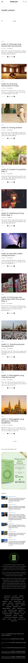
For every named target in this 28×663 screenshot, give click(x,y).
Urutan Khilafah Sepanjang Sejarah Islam (15, 647)
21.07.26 (10, 510)
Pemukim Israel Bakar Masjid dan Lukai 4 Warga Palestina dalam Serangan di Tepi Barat (16, 500)
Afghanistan (8, 596)
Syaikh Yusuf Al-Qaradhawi (11, 617)
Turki (15, 619)
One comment (10, 379)
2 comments (9, 217)
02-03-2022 (3, 173)
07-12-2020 (3, 379)
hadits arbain (17, 601)
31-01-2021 (3, 348)
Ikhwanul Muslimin (20, 603)
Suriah (20, 615)
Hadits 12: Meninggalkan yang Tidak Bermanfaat (12, 376)
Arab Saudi (6, 597)
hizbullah (11, 603)
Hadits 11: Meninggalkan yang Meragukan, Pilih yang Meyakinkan (12, 421)
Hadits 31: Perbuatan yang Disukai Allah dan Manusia (11, 45)
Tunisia (9, 619)
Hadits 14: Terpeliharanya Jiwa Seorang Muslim (12, 345)
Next (15, 441)
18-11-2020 (3, 425)
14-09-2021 (3, 257)
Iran (13, 605)
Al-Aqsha (15, 596)
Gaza (11, 601)
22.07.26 (10, 529)
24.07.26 (10, 537)
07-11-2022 (3, 88)
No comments (10, 48)
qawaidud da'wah (8, 613)
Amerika (21, 596)
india (4, 605)
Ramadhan (16, 613)
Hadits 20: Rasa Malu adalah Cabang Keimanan (12, 254)
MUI (5, 610)
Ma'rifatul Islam (17, 606)
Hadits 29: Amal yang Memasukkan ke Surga (9, 85)
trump (4, 619)
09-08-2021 (3, 303)
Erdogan (5, 601)
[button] (26, 1)
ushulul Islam (22, 619)
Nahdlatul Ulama (13, 610)
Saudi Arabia (8, 615)
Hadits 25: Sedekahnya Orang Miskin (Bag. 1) (12, 214)
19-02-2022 (3, 217)
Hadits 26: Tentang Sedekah (11, 127)
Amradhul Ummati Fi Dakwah (17, 639)
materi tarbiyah (6, 608)
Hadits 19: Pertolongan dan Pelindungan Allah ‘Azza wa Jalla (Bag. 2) (13, 299)
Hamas (4, 603)
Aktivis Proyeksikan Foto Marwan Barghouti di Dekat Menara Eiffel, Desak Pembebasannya (16, 508)
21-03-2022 (3, 130)
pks (24, 612)
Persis (20, 612)
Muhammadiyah (21, 608)
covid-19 (7, 599)
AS (23, 597)
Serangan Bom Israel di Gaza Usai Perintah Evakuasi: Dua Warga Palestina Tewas (17, 534)
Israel (17, 605)
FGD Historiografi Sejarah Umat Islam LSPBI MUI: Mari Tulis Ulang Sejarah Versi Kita (16, 526)
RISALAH (14, 2)
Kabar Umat (10, 523)
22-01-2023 (3, 48)
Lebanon (9, 606)
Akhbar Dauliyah (12, 496)
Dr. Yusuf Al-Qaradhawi (17, 599)
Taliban (21, 617)
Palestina (5, 612)
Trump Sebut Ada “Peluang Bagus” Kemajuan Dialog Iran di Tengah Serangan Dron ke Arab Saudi (17, 543)
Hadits (2, 41)
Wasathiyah (14, 620)
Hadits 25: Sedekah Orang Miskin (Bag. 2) (13, 170)
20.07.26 (10, 502)
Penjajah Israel (12, 612)
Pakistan (21, 610)
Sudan (15, 615)
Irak (8, 605)
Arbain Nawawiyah (16, 597)
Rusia (23, 613)
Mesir (14, 608)
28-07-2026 (10, 545)
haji (24, 601)
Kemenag (23, 605)
